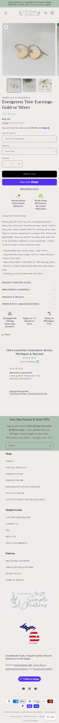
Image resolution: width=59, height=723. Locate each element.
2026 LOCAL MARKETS (16, 543)
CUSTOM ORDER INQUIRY (18, 517)
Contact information (30, 721)
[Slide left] (3, 86)
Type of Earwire (9, 133)
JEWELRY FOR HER (14, 474)
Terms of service (30, 716)
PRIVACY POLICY (13, 574)
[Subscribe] (50, 445)
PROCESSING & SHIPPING (18, 561)
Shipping (5, 123)
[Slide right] (56, 86)
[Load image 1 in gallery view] (14, 85)
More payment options (29, 189)
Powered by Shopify (34, 712)
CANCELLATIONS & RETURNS (20, 567)
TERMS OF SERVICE (15, 580)
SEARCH (10, 461)
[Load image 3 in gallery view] (45, 85)
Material (5, 146)
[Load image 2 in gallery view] (29, 85)
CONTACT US (12, 524)
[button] (6, 13)
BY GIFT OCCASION (15, 493)
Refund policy (50, 712)
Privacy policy (15, 716)
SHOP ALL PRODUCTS (16, 468)
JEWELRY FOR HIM (14, 480)
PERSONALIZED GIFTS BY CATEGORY (23, 487)
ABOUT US (11, 537)
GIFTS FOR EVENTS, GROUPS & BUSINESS (25, 500)
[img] (29, 358)
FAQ (8, 530)
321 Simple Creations (18, 712)
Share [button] (7, 334)
